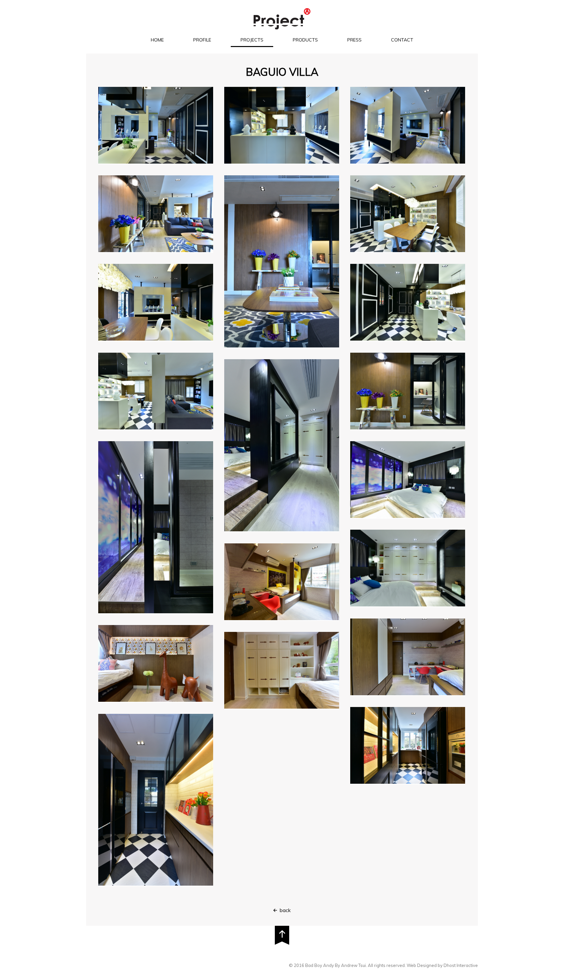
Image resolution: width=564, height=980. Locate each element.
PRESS (354, 40)
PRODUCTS (305, 40)
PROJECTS (252, 40)
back (285, 910)
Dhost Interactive (461, 965)
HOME (157, 40)
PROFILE (202, 40)
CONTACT (402, 40)
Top (282, 935)
